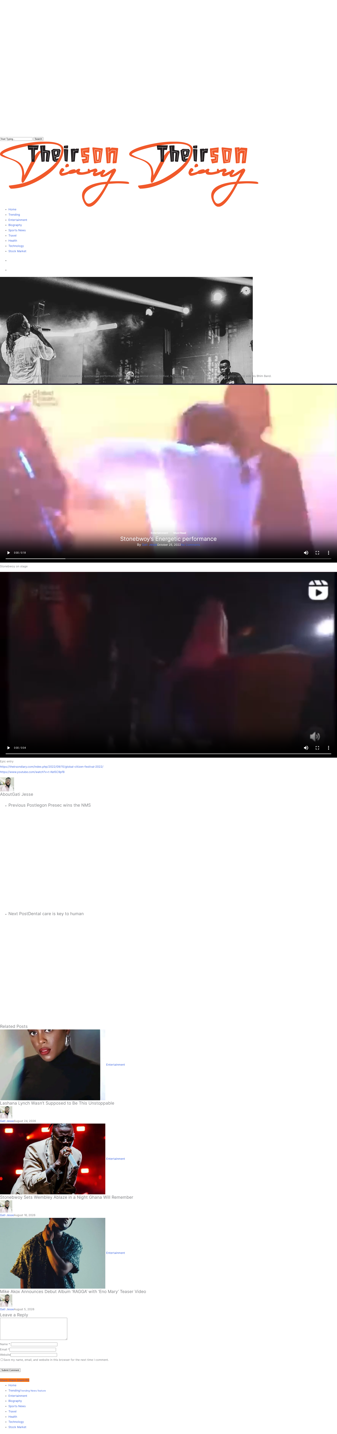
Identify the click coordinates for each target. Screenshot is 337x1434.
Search (38, 139)
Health (12, 1416)
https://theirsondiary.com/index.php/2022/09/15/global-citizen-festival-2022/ (51, 766)
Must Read (179, 532)
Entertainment (159, 532)
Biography (15, 1401)
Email (4, 1349)
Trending (27, 1390)
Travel (12, 1411)
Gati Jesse (149, 544)
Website (5, 1354)
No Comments (190, 544)
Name (5, 1344)
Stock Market (17, 1427)
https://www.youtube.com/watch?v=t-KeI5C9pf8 (32, 772)
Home (12, 1385)
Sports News (17, 1406)
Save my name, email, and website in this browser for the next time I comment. (56, 1359)
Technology (16, 1421)
